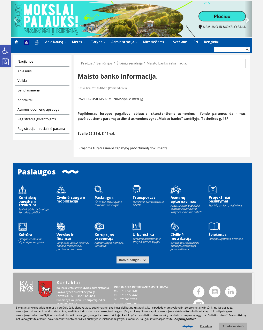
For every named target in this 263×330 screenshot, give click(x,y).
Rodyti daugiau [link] (130, 260)
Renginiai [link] (211, 42)
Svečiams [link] (180, 42)
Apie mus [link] (24, 71)
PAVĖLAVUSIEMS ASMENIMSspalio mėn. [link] (109, 99)
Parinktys (206, 326)
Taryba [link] (97, 42)
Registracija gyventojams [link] (36, 119)
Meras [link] (77, 42)
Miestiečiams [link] (154, 42)
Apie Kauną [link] (54, 42)
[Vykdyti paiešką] (247, 49)
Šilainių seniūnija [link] (130, 63)
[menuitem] (16, 42)
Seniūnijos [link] (105, 63)
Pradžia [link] (86, 63)
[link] (5, 50)
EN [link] (196, 42)
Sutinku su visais (233, 326)
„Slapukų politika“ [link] (184, 319)
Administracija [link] (123, 42)
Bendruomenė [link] (28, 90)
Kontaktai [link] (24, 100)
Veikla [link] (22, 80)
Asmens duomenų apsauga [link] (38, 109)
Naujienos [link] (25, 61)
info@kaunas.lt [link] (129, 303)
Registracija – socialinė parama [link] (41, 128)
